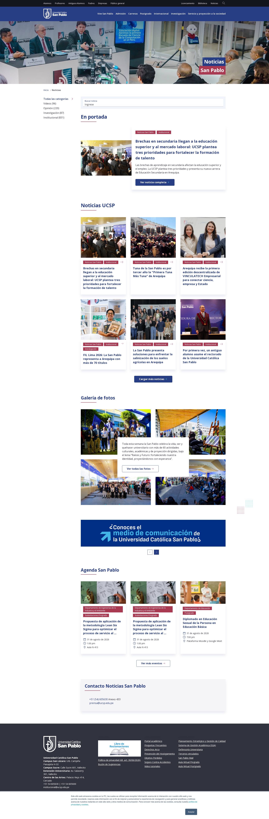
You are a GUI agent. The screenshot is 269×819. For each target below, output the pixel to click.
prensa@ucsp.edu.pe (101, 703)
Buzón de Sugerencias (109, 764)
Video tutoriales (152, 766)
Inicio (46, 90)
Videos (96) (49, 103)
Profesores (60, 3)
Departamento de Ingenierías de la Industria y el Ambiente (100, 609)
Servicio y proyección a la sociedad (207, 13)
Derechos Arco (152, 749)
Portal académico (153, 741)
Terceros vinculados (188, 753)
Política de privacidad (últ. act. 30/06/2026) (119, 760)
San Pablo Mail (185, 757)
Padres (91, 3)
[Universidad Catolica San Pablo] (55, 14)
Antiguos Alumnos (76, 3)
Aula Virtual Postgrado (189, 766)
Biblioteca (202, 3)
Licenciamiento (187, 3)
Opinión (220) (51, 108)
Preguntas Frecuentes (155, 745)
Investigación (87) (53, 113)
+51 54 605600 (68, 783)
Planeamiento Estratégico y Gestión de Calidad (202, 741)
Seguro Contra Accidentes (157, 762)
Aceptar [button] (191, 811)
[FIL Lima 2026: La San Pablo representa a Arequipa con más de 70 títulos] (103, 319)
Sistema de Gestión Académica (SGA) (197, 745)
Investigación (178, 13)
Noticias (214, 3)
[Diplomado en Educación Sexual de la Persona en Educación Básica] (203, 592)
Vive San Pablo (105, 13)
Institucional (111, 262)
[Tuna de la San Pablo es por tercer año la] (153, 237)
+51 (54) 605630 (98, 699)
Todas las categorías (55, 99)
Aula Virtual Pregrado (189, 762)
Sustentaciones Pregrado (96, 615)
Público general (117, 3)
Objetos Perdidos (153, 757)
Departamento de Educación (197, 608)
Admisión (121, 13)
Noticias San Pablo (93, 262)
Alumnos (47, 3)
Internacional (161, 13)
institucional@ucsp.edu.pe (56, 787)
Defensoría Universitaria (190, 749)
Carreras (133, 13)
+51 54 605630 (51, 783)
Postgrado (145, 13)
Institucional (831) (53, 117)
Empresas (102, 3)
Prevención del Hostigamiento (159, 753)
